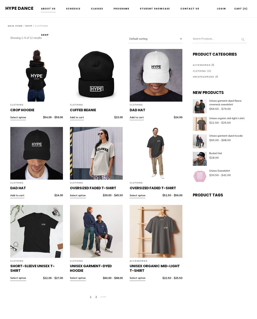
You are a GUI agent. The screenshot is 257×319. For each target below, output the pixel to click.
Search (243, 38)
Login (221, 8)
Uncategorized (203, 77)
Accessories (138, 261)
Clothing (16, 105)
